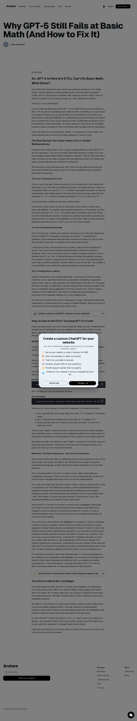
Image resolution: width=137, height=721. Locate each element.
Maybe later (54, 383)
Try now (81, 383)
